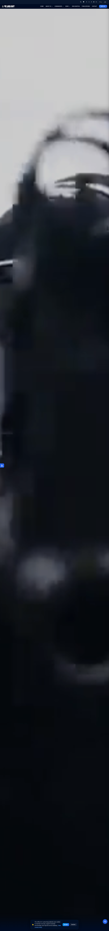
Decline (73, 924)
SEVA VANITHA (76, 6)
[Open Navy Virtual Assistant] (105, 921)
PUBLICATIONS (86, 6)
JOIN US (103, 6)
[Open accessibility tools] (2, 465)
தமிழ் (105, 1)
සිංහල (101, 1)
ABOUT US (48, 6)
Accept (66, 924)
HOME (42, 6)
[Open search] (81, 2)
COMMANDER (58, 6)
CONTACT (94, 6)
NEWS (67, 6)
